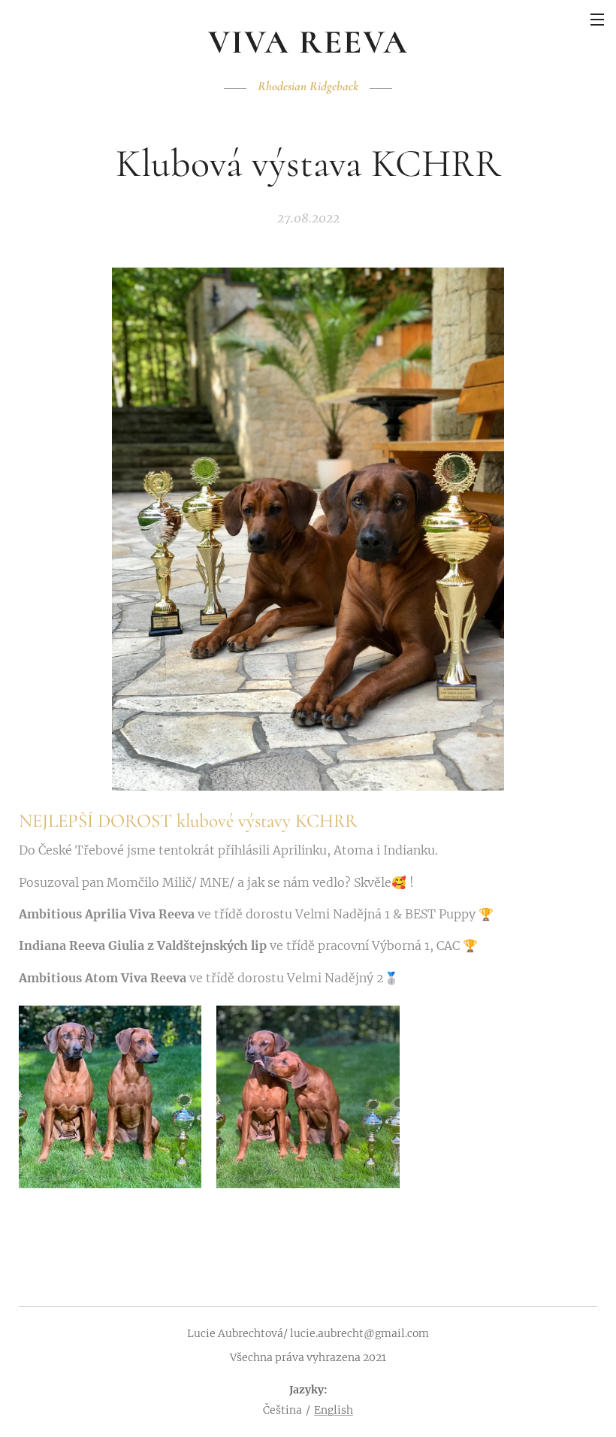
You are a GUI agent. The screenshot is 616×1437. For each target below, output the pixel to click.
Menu (597, 19)
